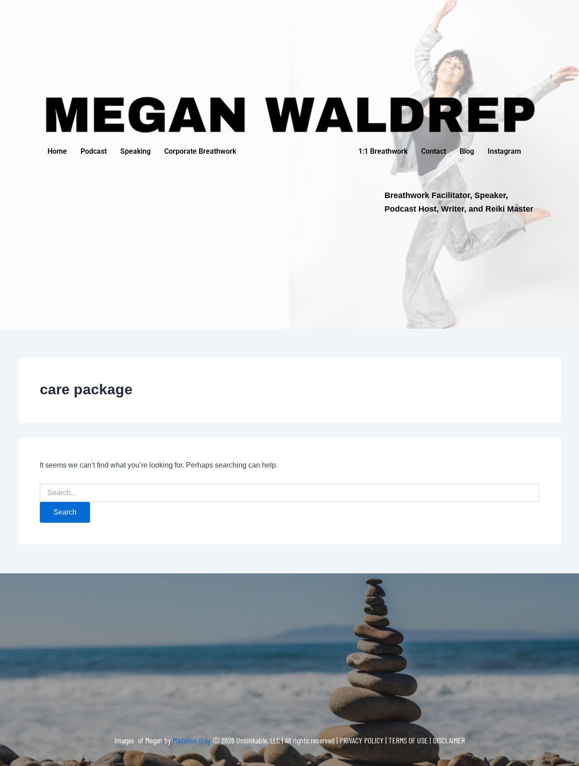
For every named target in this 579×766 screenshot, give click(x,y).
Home (57, 151)
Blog (467, 151)
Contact (433, 151)
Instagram (504, 151)
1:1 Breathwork (383, 151)
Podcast (94, 151)
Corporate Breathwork (200, 151)
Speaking (135, 151)
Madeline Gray (193, 740)
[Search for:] (289, 492)
